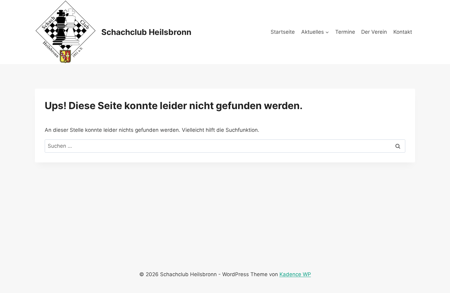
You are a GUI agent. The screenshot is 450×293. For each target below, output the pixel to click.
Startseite (283, 32)
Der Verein (374, 32)
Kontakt (402, 32)
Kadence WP (295, 274)
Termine (345, 32)
